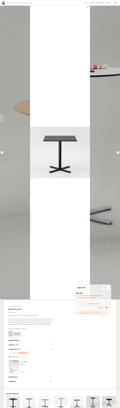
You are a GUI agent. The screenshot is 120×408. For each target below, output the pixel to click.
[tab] (10, 353)
